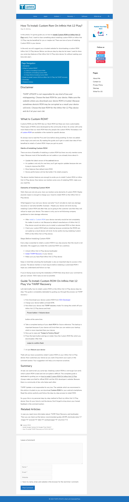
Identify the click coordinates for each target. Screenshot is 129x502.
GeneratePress (75, 499)
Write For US (97, 91)
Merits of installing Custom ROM (35, 70)
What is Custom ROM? (30, 68)
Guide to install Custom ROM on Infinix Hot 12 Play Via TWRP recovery (45, 77)
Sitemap (96, 88)
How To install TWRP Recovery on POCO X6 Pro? (38, 429)
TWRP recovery (50, 306)
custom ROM (27, 132)
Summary (26, 80)
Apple (45, 16)
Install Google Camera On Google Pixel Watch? (37, 427)
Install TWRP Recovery (33, 254)
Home (35, 16)
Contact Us (97, 82)
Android (56, 16)
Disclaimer (26, 66)
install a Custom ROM (37, 219)
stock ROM (52, 324)
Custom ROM (27, 425)
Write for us (97, 16)
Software (84, 16)
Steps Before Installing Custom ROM (37, 75)
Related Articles (28, 82)
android (51, 161)
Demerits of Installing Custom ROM (36, 73)
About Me (96, 78)
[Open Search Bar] (108, 16)
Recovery (70, 16)
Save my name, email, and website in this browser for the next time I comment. (51, 482)
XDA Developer (64, 300)
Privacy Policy (98, 85)
